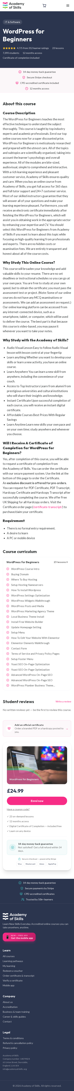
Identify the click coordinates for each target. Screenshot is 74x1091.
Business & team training (16, 1011)
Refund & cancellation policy (18, 1043)
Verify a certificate (13, 980)
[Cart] (44, 5)
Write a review (63, 701)
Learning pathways (13, 961)
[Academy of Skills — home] (13, 5)
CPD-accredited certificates (39, 893)
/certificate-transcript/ (47, 507)
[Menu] (67, 5)
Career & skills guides (14, 1016)
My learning (9, 965)
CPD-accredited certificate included (39, 82)
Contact (7, 1021)
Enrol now (37, 801)
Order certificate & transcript (18, 975)
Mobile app (8, 985)
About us (8, 1002)
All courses (9, 956)
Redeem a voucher (13, 970)
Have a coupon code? (18, 809)
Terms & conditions (13, 1038)
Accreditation (10, 1006)
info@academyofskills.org (15, 1069)
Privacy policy (10, 1047)
